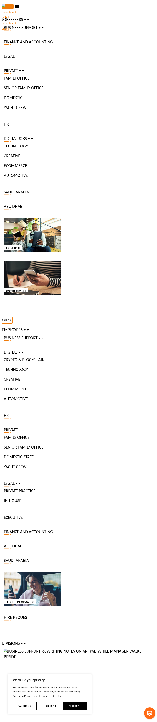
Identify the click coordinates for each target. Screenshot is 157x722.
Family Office (16, 78)
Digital (10, 352)
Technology (16, 146)
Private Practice (20, 491)
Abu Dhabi (14, 207)
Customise (24, 706)
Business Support (21, 338)
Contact (7, 320)
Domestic (13, 98)
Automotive (16, 176)
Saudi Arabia (16, 192)
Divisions (11, 643)
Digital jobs (15, 139)
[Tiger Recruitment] (12, 18)
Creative (12, 156)
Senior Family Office (23, 88)
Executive (13, 517)
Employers (12, 330)
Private (11, 71)
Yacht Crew (15, 108)
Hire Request (16, 618)
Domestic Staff (19, 457)
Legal (9, 56)
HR (6, 124)
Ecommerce (15, 166)
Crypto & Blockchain (24, 360)
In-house (12, 501)
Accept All (75, 706)
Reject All (50, 706)
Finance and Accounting (28, 42)
